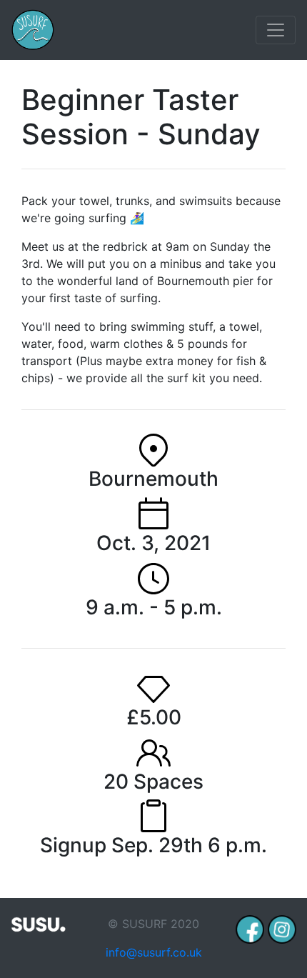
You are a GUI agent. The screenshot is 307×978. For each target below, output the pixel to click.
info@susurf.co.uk (154, 952)
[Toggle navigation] (276, 30)
